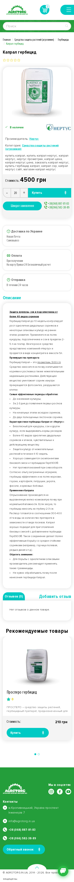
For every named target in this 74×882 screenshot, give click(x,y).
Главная (7, 40)
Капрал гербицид (15, 44)
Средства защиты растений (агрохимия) (34, 40)
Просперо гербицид (22, 692)
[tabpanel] (37, 688)
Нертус (34, 139)
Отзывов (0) (14, 596)
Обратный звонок (20, 849)
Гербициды (63, 40)
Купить (15, 733)
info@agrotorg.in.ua (22, 821)
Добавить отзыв (55, 596)
